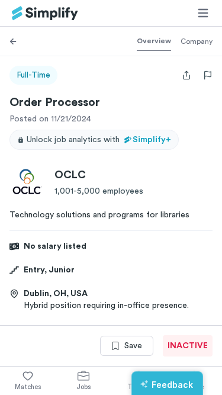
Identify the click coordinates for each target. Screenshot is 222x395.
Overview (154, 40)
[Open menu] (203, 13)
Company (197, 41)
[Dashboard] (45, 13)
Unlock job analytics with (99, 140)
